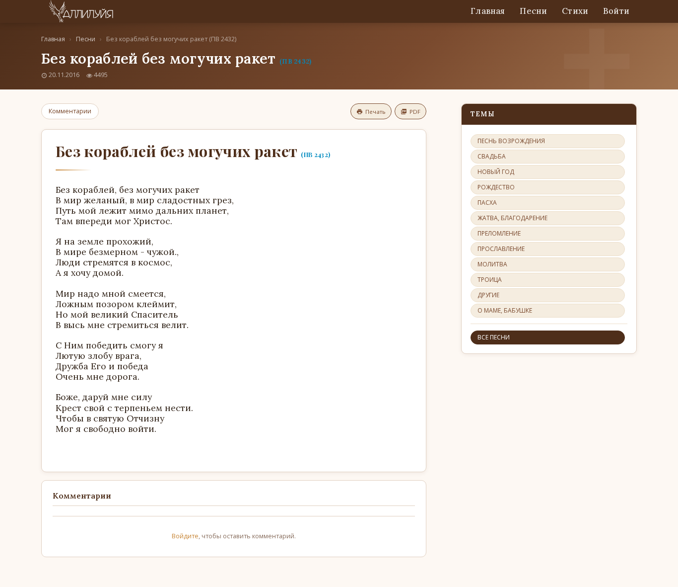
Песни (533, 10)
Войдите (185, 535)
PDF (414, 111)
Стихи (575, 10)
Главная (488, 10)
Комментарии (70, 110)
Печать (375, 111)
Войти (616, 10)
